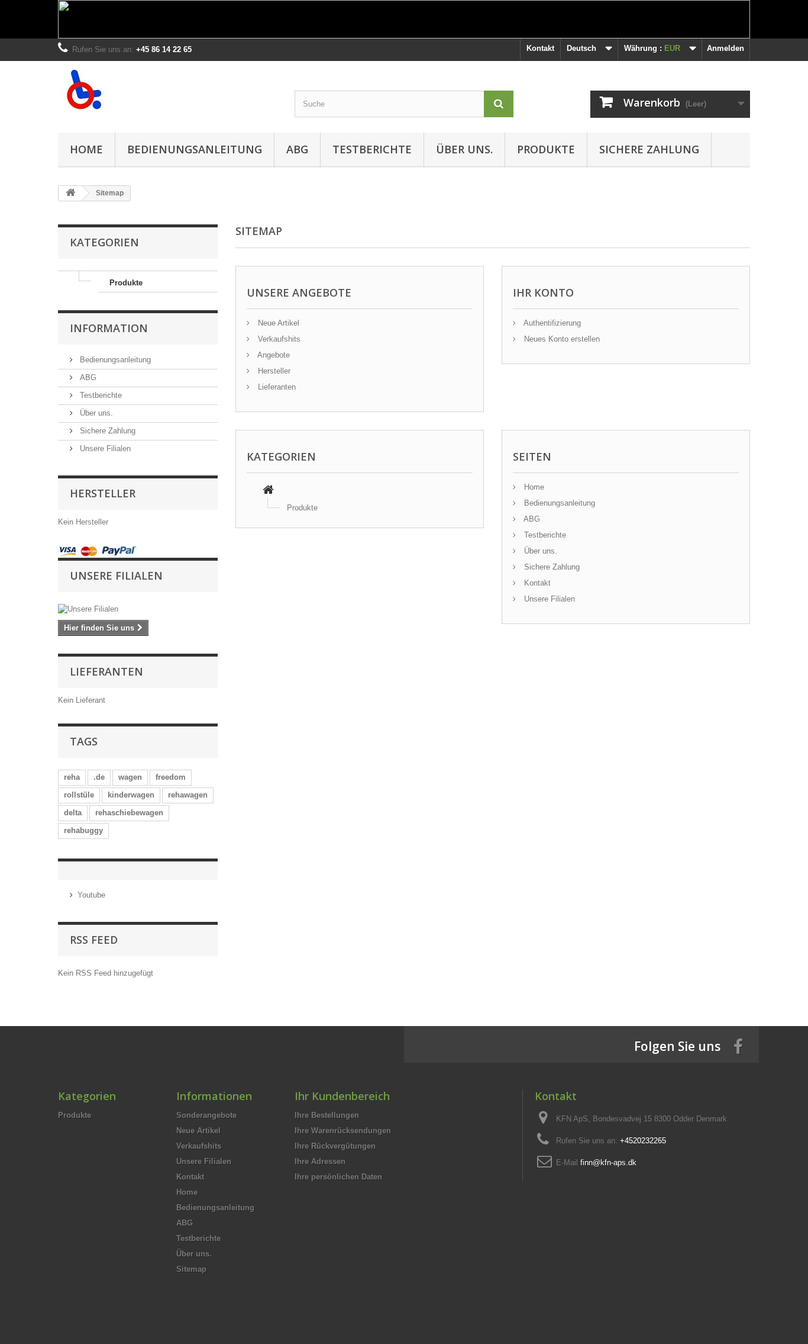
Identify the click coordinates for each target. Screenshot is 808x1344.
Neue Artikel (277, 323)
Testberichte (372, 149)
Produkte (546, 149)
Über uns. (464, 149)
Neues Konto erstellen (561, 339)
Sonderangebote (206, 1115)
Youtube (91, 894)
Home (86, 149)
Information (109, 328)
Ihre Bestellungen (327, 1115)
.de (99, 777)
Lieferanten (276, 386)
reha (72, 777)
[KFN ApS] (167, 90)
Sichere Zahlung (649, 149)
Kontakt (540, 48)
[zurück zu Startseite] (70, 193)
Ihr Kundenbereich (342, 1096)
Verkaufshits (278, 339)
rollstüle (79, 794)
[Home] (268, 491)
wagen (130, 777)
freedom (171, 777)
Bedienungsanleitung (194, 149)
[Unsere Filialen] (138, 609)
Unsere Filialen (104, 448)
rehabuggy (83, 830)
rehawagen (188, 794)
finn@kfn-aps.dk (608, 1162)
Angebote (273, 355)
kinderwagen (131, 794)
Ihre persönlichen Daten (338, 1176)
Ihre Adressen (320, 1161)
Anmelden (725, 48)
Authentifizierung (551, 323)
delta (73, 812)
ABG (297, 149)
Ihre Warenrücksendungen (343, 1130)
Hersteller (273, 370)
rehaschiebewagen (129, 812)
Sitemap (191, 1269)
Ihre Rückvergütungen (335, 1146)
